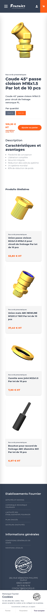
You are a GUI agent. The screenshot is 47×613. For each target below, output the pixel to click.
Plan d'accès (11, 520)
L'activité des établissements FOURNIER (17, 513)
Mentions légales (14, 548)
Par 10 (10, 113)
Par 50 (21, 113)
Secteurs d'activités (15, 525)
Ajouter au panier (30, 128)
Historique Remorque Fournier (16, 506)
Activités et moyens (14, 500)
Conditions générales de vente (17, 541)
